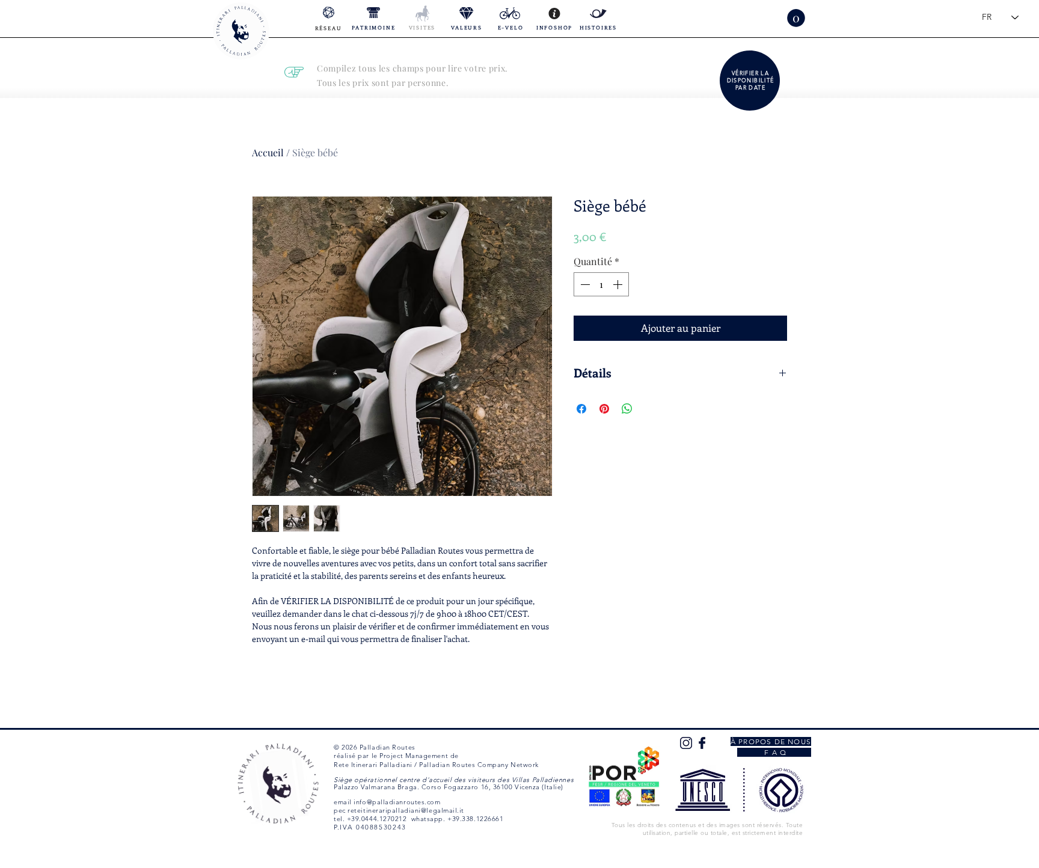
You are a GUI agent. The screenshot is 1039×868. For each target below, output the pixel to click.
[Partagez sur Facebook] (581, 409)
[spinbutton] (601, 284)
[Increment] (618, 284)
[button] (796, 18)
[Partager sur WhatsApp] (627, 409)
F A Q (774, 752)
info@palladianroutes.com (397, 802)
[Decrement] (583, 284)
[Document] (751, 80)
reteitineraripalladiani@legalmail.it (406, 810)
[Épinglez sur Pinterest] (604, 409)
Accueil (268, 152)
